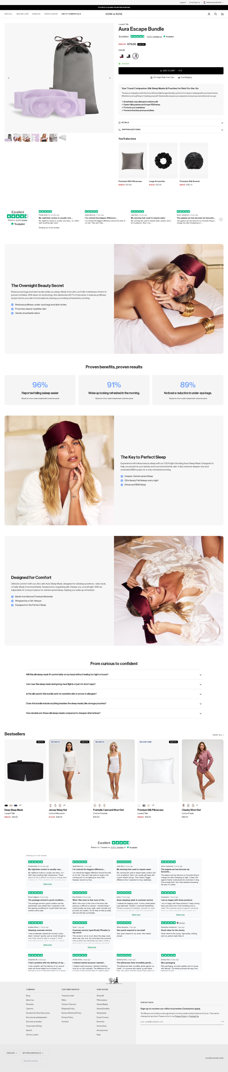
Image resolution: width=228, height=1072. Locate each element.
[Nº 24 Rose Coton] (60, 805)
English (11, 1053)
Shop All (100, 996)
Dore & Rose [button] (102, 989)
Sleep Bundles (103, 1009)
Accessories (102, 1030)
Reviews (30, 1004)
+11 (20, 805)
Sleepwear (101, 1013)
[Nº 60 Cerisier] (95, 805)
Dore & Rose (213, 1058)
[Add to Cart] (174, 175)
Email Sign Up (194, 2)
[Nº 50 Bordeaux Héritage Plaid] (183, 805)
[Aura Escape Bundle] (121, 56)
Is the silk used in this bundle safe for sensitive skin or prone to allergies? (61, 694)
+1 (197, 805)
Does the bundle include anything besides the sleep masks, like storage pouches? (66, 703)
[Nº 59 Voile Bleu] (55, 805)
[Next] (110, 78)
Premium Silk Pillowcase (130, 181)
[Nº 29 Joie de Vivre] (148, 805)
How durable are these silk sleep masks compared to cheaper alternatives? (63, 713)
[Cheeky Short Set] (203, 770)
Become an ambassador (36, 1017)
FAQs (63, 1000)
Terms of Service (68, 1004)
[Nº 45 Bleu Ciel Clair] (188, 805)
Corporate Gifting (34, 1026)
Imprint (29, 1030)
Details (125, 122)
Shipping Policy (68, 1009)
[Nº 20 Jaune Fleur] (104, 805)
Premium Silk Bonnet (190, 181)
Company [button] (30, 989)
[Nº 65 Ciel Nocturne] (15, 805)
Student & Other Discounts (38, 1013)
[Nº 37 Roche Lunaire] (144, 805)
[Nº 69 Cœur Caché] (50, 805)
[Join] (221, 1021)
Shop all (217, 735)
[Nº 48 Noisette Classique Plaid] (193, 805)
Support (183, 2)
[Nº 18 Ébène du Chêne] (6, 805)
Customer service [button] (70, 989)
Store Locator (32, 1035)
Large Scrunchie (157, 181)
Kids (99, 1035)
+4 (64, 805)
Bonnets (100, 1022)
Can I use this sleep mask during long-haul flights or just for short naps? (61, 684)
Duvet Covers (103, 1017)
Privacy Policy (181, 1016)
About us (30, 1000)
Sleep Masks (102, 1004)
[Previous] (8, 78)
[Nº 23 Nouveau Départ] (139, 805)
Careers (29, 1009)
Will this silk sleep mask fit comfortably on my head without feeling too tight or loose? (67, 674)
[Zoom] (9, 128)
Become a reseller (34, 1022)
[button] (9, 14)
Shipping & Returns (131, 129)
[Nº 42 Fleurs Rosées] (99, 805)
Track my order (67, 996)
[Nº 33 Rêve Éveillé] (11, 805)
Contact (65, 1022)
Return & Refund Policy (71, 1013)
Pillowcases (102, 1000)
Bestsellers (14, 734)
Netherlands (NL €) (32, 1053)
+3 (153, 805)
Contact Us (194, 1016)
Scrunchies (102, 1026)
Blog (28, 996)
